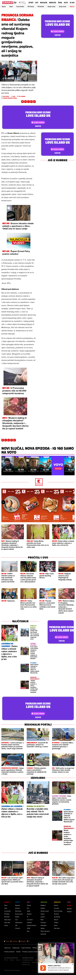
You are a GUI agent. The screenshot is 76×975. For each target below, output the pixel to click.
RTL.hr (6, 960)
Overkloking (57, 917)
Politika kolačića (36, 948)
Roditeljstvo (44, 925)
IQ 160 (72, 2)
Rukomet (17, 908)
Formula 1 (17, 928)
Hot (36, 2)
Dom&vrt (43, 908)
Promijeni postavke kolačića (30, 952)
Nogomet (17, 905)
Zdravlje (43, 928)
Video (69, 905)
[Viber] (31, 101)
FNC (16, 925)
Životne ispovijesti (45, 931)
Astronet (56, 905)
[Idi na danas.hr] (9, 2)
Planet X (56, 919)
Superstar (29, 922)
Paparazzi (29, 914)
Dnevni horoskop (58, 911)
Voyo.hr (18, 960)
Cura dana (56, 908)
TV (27, 917)
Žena (60, 2)
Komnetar (56, 914)
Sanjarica (69, 911)
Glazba (28, 911)
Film (28, 908)
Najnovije (69, 908)
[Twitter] (25, 101)
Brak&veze (43, 905)
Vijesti (4, 6)
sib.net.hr (37, 960)
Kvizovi (55, 925)
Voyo (28, 931)
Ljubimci (43, 917)
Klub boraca (18, 911)
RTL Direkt (41, 6)
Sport (30, 2)
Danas (6, 902)
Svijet (11, 6)
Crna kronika (20, 6)
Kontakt (18, 952)
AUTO (66, 2)
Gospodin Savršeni (31, 925)
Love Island (30, 919)
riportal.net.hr (26, 962)
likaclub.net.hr (26, 964)
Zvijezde (29, 905)
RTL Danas (31, 6)
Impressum (7, 948)
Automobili (43, 934)
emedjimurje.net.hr (27, 960)
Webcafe (52, 2)
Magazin (43, 2)
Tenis (16, 919)
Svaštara (56, 922)
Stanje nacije (51, 6)
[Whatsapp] (28, 101)
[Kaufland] (38, 482)
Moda (42, 919)
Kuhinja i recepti (45, 911)
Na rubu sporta (19, 914)
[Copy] (34, 101)
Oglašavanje (16, 948)
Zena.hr (12, 960)
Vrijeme (72, 6)
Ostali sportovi (18, 922)
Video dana (57, 928)
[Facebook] (22, 101)
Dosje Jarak (62, 6)
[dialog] (56, 958)
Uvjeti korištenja (26, 948)
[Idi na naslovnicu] (23, 4)
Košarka (17, 917)
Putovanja (43, 922)
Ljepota (42, 914)
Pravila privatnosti (9, 952)
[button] (3, 458)
